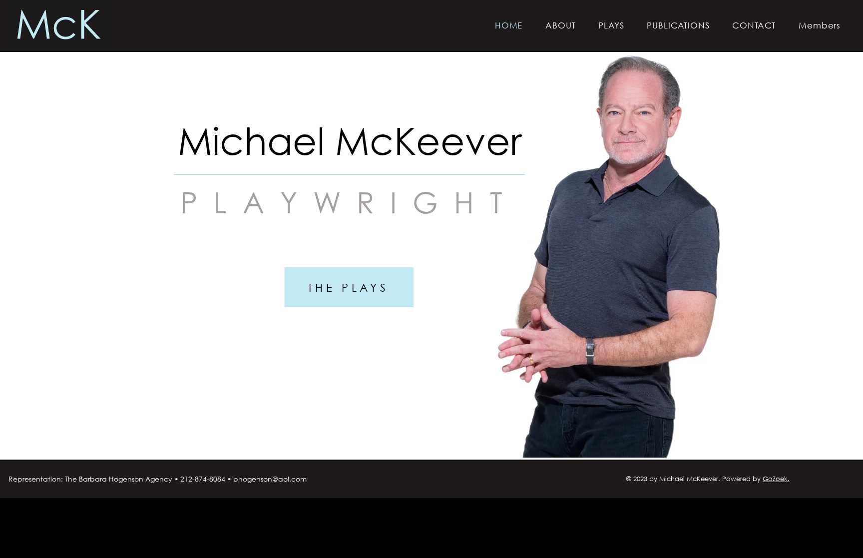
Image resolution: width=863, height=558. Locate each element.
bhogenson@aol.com (270, 479)
